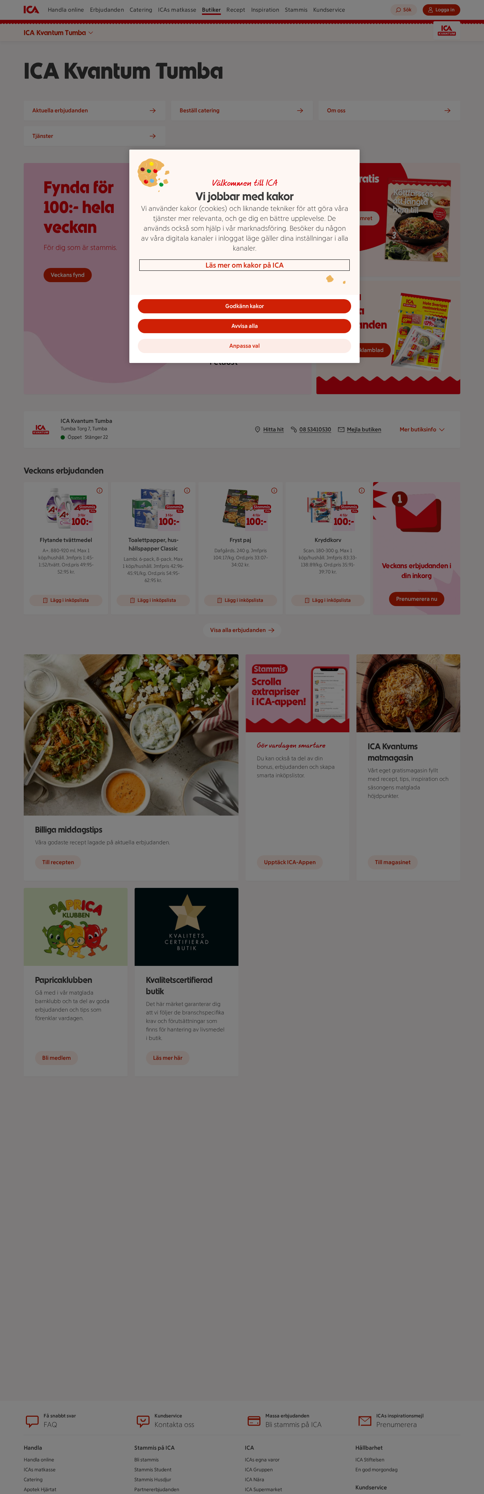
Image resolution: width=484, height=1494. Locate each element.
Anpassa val (244, 345)
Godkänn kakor (244, 306)
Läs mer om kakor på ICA (245, 265)
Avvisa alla (244, 326)
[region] (244, 256)
